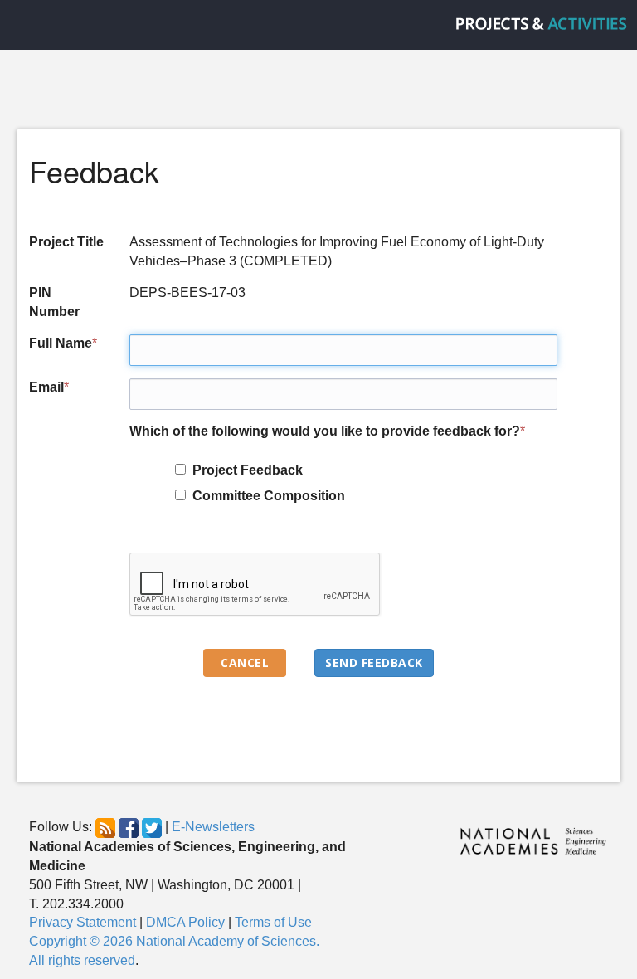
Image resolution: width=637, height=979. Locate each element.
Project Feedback (244, 470)
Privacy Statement (82, 922)
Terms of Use (273, 922)
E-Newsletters (213, 827)
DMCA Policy (185, 922)
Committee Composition (265, 496)
